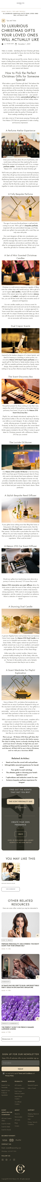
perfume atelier (9, 166)
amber (15, 296)
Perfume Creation (20, 1088)
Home (3, 11)
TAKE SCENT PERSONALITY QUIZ (20, 801)
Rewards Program (33, 1085)
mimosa (36, 294)
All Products (18, 1085)
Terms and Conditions (25, 1073)
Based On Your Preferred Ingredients (6, 1093)
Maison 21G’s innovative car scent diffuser (17, 585)
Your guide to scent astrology (21, 770)
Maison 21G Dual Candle (27, 638)
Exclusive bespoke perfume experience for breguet (21, 781)
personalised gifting (28, 97)
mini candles (16, 292)
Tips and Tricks (18, 11)
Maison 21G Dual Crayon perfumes (22, 360)
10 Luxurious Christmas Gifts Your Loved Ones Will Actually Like (20, 14)
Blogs (16, 1123)
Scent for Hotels (6, 1124)
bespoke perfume (31, 226)
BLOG (9, 11)
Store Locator (18, 1117)
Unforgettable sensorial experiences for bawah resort (22, 766)
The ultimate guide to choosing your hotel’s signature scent (21, 773)
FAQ (29, 1119)
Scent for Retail (6, 1127)
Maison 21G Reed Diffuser (12, 529)
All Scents (17, 1120)
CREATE (20, 834)
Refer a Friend (32, 1088)
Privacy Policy (9, 1076)
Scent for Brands (6, 1130)
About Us (17, 1114)
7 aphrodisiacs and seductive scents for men (21, 777)
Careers (17, 1126)
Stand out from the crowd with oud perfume (21, 762)
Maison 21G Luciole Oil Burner (17, 472)
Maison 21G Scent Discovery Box (25, 411)
